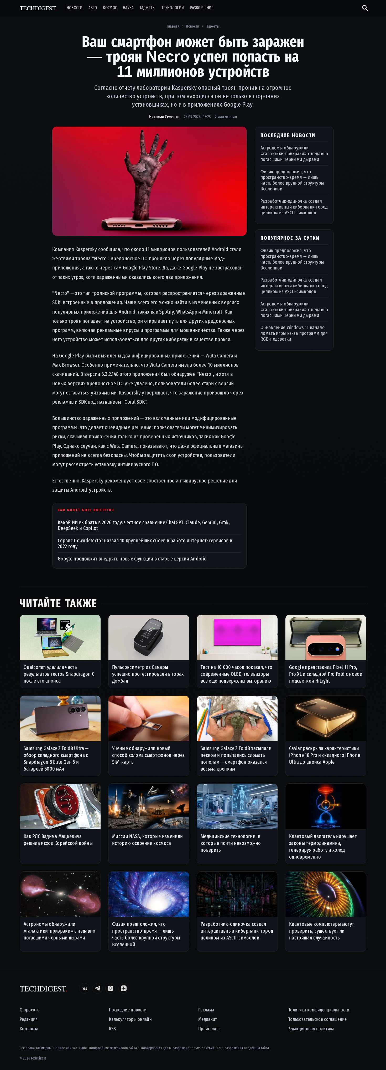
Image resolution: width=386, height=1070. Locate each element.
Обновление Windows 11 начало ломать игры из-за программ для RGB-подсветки (294, 333)
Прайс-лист (209, 1029)
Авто (92, 8)
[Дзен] (123, 988)
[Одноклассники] (110, 988)
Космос (110, 8)
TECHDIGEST (38, 8)
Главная (173, 26)
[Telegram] (97, 988)
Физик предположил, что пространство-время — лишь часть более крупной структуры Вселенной (292, 180)
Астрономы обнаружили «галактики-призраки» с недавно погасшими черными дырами (294, 153)
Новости (74, 8)
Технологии (172, 8)
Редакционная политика (311, 1029)
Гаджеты (147, 8)
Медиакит (207, 1019)
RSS (112, 1029)
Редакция (29, 1019)
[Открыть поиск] (363, 8)
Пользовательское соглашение (317, 1019)
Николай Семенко (164, 116)
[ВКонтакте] (84, 988)
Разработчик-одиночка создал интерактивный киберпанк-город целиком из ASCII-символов (294, 206)
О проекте (29, 1010)
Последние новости (128, 1010)
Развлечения (202, 8)
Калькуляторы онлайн (130, 1019)
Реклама (206, 1010)
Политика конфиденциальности (319, 1010)
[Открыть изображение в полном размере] (149, 181)
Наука (128, 8)
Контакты (29, 1029)
